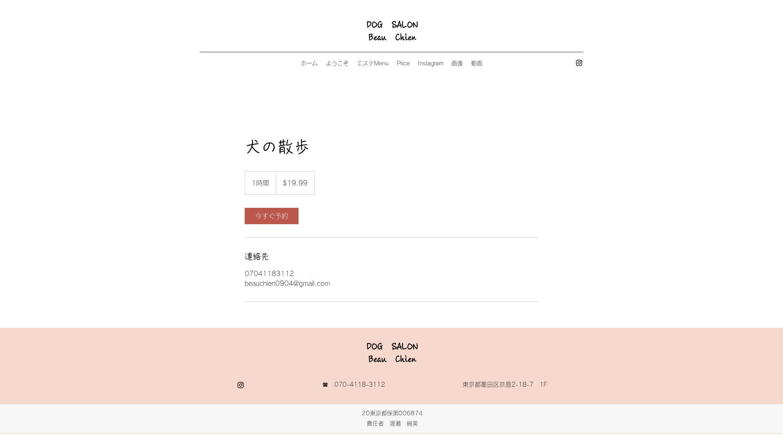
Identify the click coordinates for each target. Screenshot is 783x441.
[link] (272, 216)
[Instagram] (579, 63)
